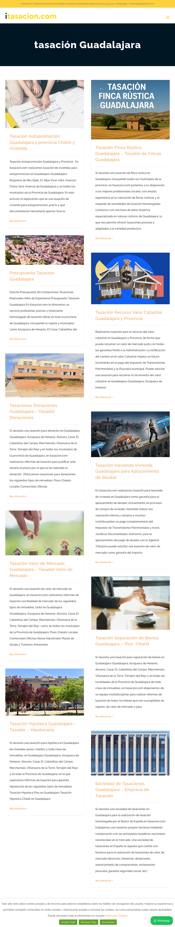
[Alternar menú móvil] (168, 17)
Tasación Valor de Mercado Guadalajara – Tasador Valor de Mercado (41, 569)
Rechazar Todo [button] (88, 922)
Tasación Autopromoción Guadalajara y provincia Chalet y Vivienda (42, 142)
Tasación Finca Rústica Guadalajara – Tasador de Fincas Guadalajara (128, 153)
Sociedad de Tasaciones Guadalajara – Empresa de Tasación (122, 789)
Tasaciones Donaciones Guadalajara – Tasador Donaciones (33, 411)
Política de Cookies (116, 915)
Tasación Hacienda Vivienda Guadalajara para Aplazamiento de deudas (127, 471)
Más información (17, 221)
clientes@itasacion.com (142, 3)
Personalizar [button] (108, 922)
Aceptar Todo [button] (68, 922)
